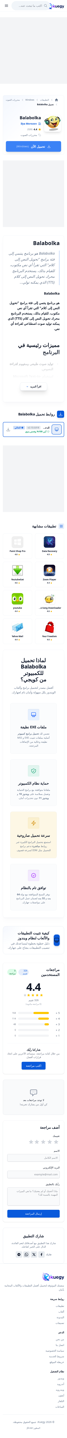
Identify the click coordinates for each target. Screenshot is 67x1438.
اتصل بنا (60, 1345)
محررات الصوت (13, 99)
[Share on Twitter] (34, 1254)
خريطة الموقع (57, 1362)
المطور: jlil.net (33, 1428)
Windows (29, 99)
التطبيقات (44, 99)
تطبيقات (60, 1306)
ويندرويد (60, 1389)
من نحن (60, 1339)
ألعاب (61, 1311)
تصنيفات (60, 1323)
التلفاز (61, 1401)
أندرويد (60, 1384)
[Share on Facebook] (41, 1254)
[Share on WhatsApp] (26, 1254)
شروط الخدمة (56, 1356)
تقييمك (56, 1136)
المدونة (60, 1317)
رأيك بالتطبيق (53, 1184)
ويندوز (61, 1378)
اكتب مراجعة (33, 1066)
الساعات (59, 1406)
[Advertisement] (33, 50)
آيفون (61, 1395)
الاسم (57, 1150)
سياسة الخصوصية (55, 1350)
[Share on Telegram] (19, 1254)
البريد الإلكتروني (51, 1167)
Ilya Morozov (29, 123)
